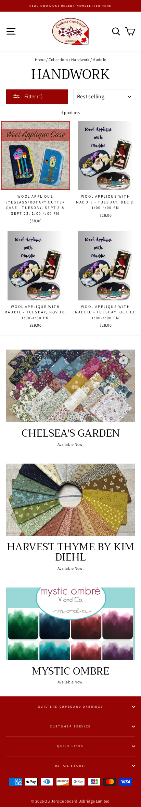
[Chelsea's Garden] (70, 386)
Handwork (80, 59)
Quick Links (70, 746)
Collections (58, 59)
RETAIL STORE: (70, 766)
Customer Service (70, 726)
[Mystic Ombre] (70, 623)
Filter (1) (33, 96)
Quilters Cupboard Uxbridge (70, 707)
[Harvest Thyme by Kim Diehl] (70, 500)
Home (40, 59)
